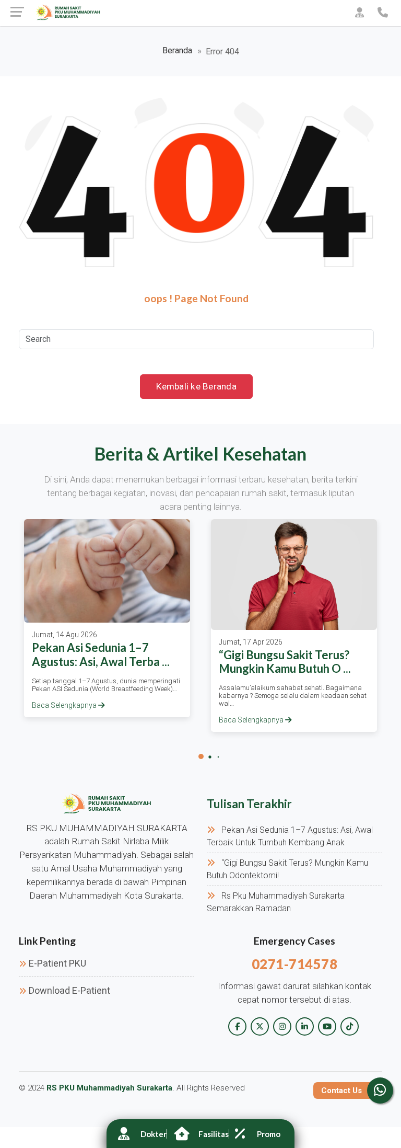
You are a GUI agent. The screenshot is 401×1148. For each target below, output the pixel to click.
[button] (201, 756)
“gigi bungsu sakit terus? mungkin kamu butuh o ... (285, 661)
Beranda (177, 50)
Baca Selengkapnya (65, 705)
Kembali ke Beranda (196, 386)
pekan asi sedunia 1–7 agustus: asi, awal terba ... (101, 654)
